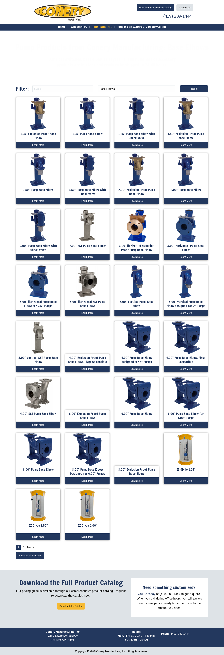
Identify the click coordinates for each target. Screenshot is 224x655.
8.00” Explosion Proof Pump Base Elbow (136, 471)
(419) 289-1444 (177, 16)
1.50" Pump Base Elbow (38, 189)
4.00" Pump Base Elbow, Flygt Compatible (185, 359)
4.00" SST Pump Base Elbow (38, 413)
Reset (194, 88)
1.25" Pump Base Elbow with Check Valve (136, 135)
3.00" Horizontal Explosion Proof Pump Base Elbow (136, 247)
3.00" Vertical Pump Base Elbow (136, 303)
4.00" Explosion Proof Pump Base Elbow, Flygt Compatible (87, 359)
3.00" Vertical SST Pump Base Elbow (38, 359)
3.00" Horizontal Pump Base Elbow (185, 247)
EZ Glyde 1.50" (38, 525)
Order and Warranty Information (141, 27)
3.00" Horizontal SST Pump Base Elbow (87, 303)
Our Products (102, 27)
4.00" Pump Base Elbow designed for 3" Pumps (136, 359)
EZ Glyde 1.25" (185, 469)
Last (29, 547)
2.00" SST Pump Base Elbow (87, 245)
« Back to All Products (30, 555)
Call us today (146, 594)
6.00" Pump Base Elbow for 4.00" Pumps (186, 415)
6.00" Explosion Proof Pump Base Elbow (87, 415)
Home (62, 27)
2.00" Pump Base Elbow (186, 189)
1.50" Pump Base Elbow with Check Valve (87, 191)
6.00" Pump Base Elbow (136, 413)
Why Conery (79, 27)
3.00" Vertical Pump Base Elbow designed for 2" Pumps (185, 303)
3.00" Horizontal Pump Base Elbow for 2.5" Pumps (38, 303)
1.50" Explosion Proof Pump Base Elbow (186, 135)
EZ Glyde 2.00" (87, 525)
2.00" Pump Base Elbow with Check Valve (38, 247)
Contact (185, 7)
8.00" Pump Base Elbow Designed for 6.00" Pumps (87, 471)
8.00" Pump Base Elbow (38, 469)
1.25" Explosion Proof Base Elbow (38, 135)
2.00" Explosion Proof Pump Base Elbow (136, 191)
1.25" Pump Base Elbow (87, 133)
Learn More (38, 145)
